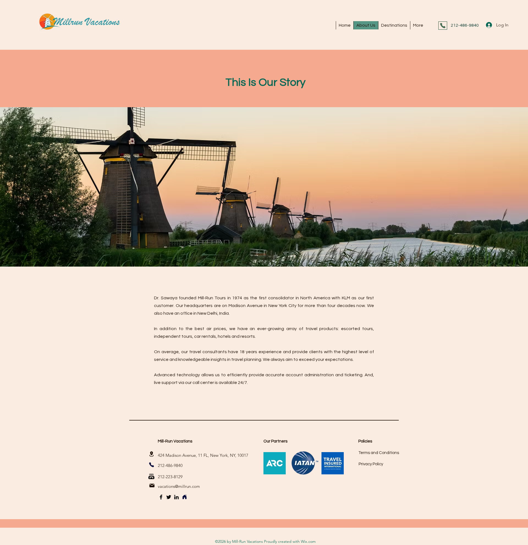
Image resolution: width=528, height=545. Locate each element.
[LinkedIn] (176, 497)
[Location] (151, 454)
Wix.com (308, 541)
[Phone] (442, 25)
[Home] (184, 497)
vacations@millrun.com (179, 486)
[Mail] (151, 485)
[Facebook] (161, 497)
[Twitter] (169, 497)
